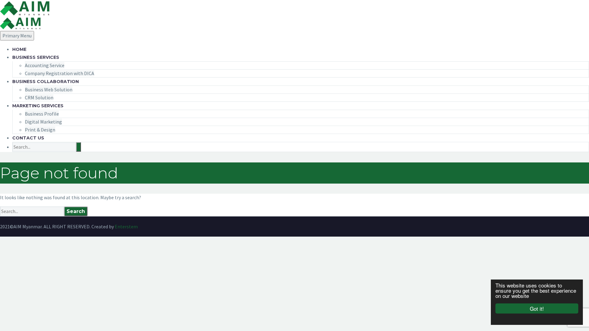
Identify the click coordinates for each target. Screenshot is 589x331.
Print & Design (40, 130)
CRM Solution (39, 97)
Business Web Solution (48, 89)
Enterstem (126, 226)
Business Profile (42, 114)
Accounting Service (44, 65)
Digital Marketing (43, 122)
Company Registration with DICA (59, 73)
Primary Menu (17, 35)
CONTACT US (28, 138)
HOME (19, 49)
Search (76, 211)
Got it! (537, 308)
